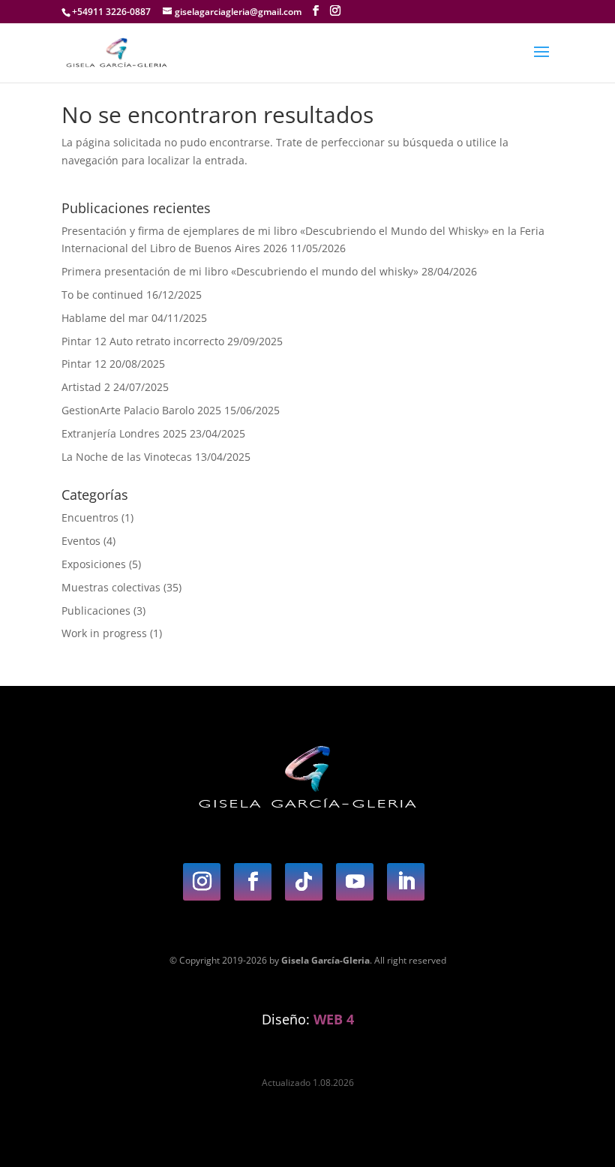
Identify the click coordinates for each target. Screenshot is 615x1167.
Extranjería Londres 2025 (124, 433)
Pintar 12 (84, 363)
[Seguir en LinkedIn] (405, 882)
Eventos (81, 541)
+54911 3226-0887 (111, 11)
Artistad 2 (86, 387)
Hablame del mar (105, 318)
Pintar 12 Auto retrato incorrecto (143, 341)
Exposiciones (94, 564)
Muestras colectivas (111, 587)
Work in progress (104, 633)
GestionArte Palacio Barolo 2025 (141, 410)
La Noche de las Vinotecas (127, 457)
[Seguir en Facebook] (253, 882)
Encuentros (90, 517)
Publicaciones (96, 610)
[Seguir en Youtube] (355, 882)
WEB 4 (334, 1019)
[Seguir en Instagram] (201, 882)
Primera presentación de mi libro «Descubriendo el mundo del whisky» (240, 271)
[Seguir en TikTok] (303, 882)
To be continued (102, 294)
